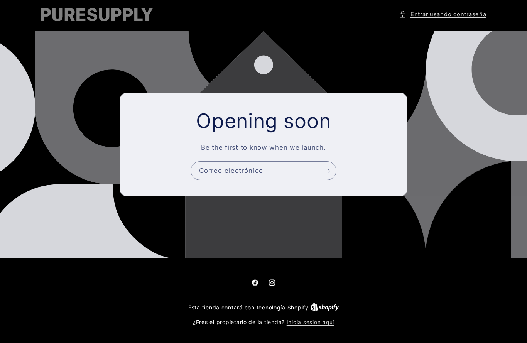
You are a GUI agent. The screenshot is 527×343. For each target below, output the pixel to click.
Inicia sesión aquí (310, 322)
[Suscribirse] (327, 170)
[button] (442, 15)
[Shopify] (325, 307)
